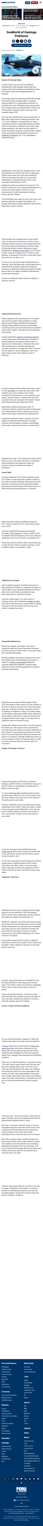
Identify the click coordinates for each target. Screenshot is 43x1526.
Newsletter (34, 1478)
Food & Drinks (6, 1459)
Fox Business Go (29, 1468)
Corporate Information (31, 1456)
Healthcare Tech (29, 1390)
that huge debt (15, 793)
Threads (21, 41)
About (26, 1437)
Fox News (27, 1463)
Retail (3, 1428)
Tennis (26, 1423)
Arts (3, 1461)
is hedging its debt (33, 601)
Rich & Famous (6, 1449)
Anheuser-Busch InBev (21, 251)
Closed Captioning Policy (32, 1458)
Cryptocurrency (7, 1413)
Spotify (38, 1478)
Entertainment (6, 1446)
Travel (4, 1451)
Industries (21, 23)
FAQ (25, 1451)
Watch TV (34, 2)
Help (21, 1503)
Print (25, 41)
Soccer (26, 1418)
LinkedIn (25, 1478)
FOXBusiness (20, 50)
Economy (6, 1392)
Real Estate (29, 1363)
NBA (25, 1408)
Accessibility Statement (32, 1461)
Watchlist (6, 1438)
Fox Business (8, 2)
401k (3, 1382)
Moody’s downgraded (18, 662)
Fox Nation (27, 1466)
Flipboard (21, 1478)
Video (26, 1433)
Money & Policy (7, 1397)
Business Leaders (7, 1423)
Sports (27, 1402)
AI (24, 1395)
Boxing (26, 1416)
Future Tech (28, 1393)
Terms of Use (28, 1446)
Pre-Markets (6, 1431)
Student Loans (6, 1369)
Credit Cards (6, 1372)
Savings (4, 1377)
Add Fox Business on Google (22, 45)
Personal (27, 1367)
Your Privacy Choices (23, 1500)
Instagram (13, 1478)
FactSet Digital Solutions (17, 1513)
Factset (20, 1511)
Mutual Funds (6, 1433)
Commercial (28, 1369)
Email (29, 41)
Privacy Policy (28, 1448)
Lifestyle (5, 1443)
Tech (26, 1377)
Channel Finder (29, 1441)
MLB (25, 1411)
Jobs (25, 1443)
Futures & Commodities (9, 1416)
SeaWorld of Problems (10, 135)
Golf (25, 1421)
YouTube (17, 1478)
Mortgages (5, 1367)
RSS (30, 1478)
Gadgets (27, 1385)
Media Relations (29, 1453)
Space (26, 1397)
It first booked (15, 533)
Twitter (17, 41)
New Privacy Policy (21, 1497)
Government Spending (9, 1395)
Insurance (5, 1379)
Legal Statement (29, 1513)
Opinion (27, 1428)
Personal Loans (7, 1374)
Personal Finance (9, 1363)
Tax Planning (6, 1387)
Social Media (28, 1383)
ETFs (3, 1421)
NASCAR (27, 1413)
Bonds (4, 1418)
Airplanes (5, 1456)
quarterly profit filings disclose (28, 337)
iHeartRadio (21, 1483)
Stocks (4, 1408)
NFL (25, 1406)
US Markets (5, 1411)
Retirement (5, 1384)
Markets (5, 1405)
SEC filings (11, 391)
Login (27, 2)
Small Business (7, 1400)
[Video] (21, 65)
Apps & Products (29, 1471)
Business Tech (29, 1388)
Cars (3, 1454)
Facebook (13, 41)
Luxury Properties (30, 1372)
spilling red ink (7, 852)
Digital (26, 1380)
